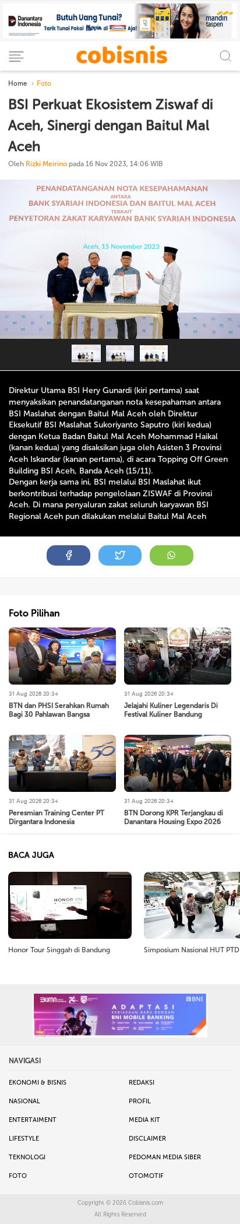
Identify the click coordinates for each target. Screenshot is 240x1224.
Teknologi (27, 1157)
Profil (140, 1101)
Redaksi (141, 1082)
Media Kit (144, 1120)
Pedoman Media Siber (165, 1157)
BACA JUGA (31, 855)
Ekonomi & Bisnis (37, 1082)
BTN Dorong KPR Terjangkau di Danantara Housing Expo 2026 (173, 817)
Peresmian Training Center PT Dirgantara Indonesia (56, 817)
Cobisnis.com (145, 1203)
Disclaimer (147, 1138)
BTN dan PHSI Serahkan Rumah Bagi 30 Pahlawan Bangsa (59, 710)
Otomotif (146, 1176)
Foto (18, 1176)
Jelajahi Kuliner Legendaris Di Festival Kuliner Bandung (171, 710)
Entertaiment (33, 1120)
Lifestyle (24, 1138)
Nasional (24, 1101)
